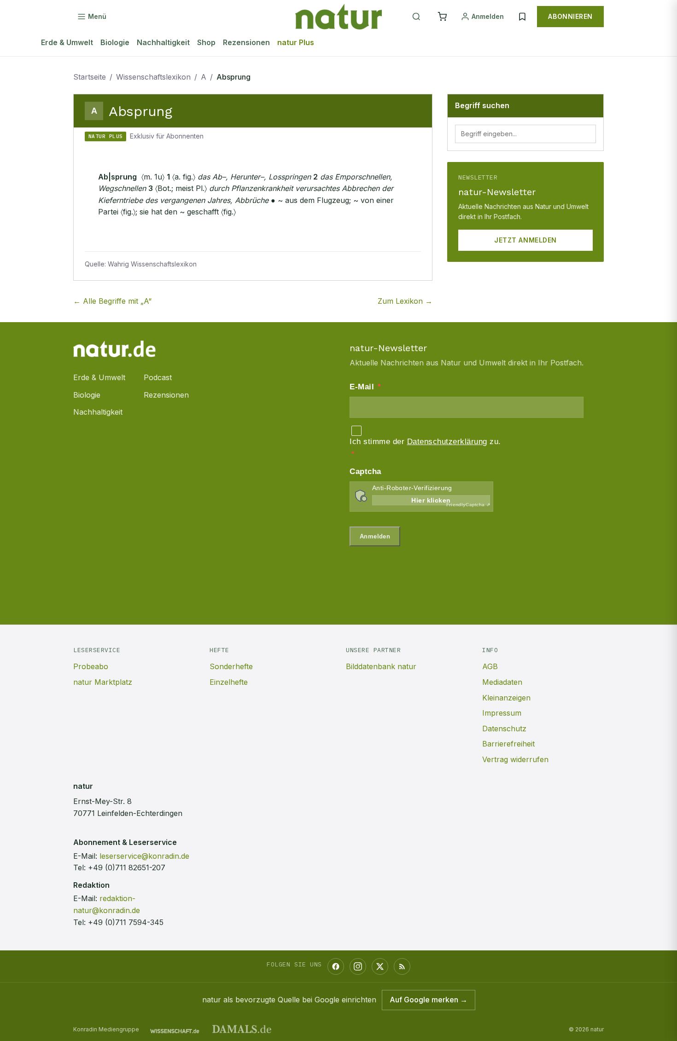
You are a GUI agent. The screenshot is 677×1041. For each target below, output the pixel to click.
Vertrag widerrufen (515, 759)
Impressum (501, 712)
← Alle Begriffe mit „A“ (112, 301)
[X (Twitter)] (380, 966)
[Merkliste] (522, 17)
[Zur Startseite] (338, 16)
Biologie (114, 42)
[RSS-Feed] (402, 966)
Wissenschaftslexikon (153, 76)
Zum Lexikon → (405, 301)
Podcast (158, 377)
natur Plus (295, 42)
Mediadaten (502, 682)
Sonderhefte (231, 666)
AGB (490, 666)
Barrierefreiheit (508, 743)
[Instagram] (358, 966)
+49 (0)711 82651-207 (126, 867)
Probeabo (90, 666)
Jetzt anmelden (525, 240)
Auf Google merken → (428, 999)
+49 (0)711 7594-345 (125, 922)
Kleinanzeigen (506, 697)
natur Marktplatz (102, 682)
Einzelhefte (229, 682)
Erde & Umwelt (67, 42)
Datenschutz (504, 728)
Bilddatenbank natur (381, 666)
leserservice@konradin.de (144, 856)
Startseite (89, 76)
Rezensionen (246, 42)
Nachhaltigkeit (163, 42)
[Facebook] (335, 966)
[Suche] (416, 17)
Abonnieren (570, 16)
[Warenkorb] (442, 17)
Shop (206, 42)
